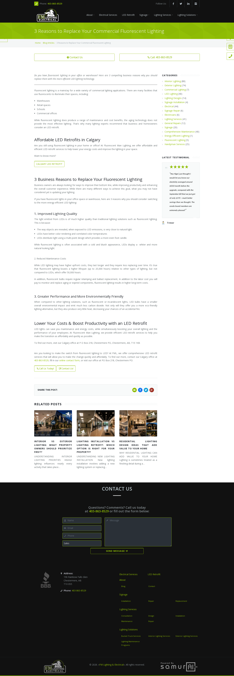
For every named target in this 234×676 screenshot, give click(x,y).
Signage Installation (175, 102)
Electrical (169, 106)
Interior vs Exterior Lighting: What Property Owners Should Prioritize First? (53, 446)
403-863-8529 (54, 3)
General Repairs (173, 123)
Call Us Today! (46, 368)
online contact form (69, 360)
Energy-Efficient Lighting (177, 135)
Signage (169, 127)
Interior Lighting (173, 81)
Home (38, 43)
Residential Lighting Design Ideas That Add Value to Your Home (138, 445)
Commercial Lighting (175, 89)
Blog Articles (48, 43)
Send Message (115, 550)
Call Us (5, 33)
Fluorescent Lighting (175, 140)
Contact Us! (67, 368)
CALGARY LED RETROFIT (49, 163)
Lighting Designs (173, 98)
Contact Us (76, 57)
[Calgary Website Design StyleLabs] (179, 666)
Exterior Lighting (173, 85)
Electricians (170, 114)
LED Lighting (171, 93)
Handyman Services (175, 144)
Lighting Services (173, 119)
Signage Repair (172, 110)
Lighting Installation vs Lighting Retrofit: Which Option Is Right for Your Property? (95, 446)
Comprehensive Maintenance (180, 131)
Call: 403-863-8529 (161, 57)
